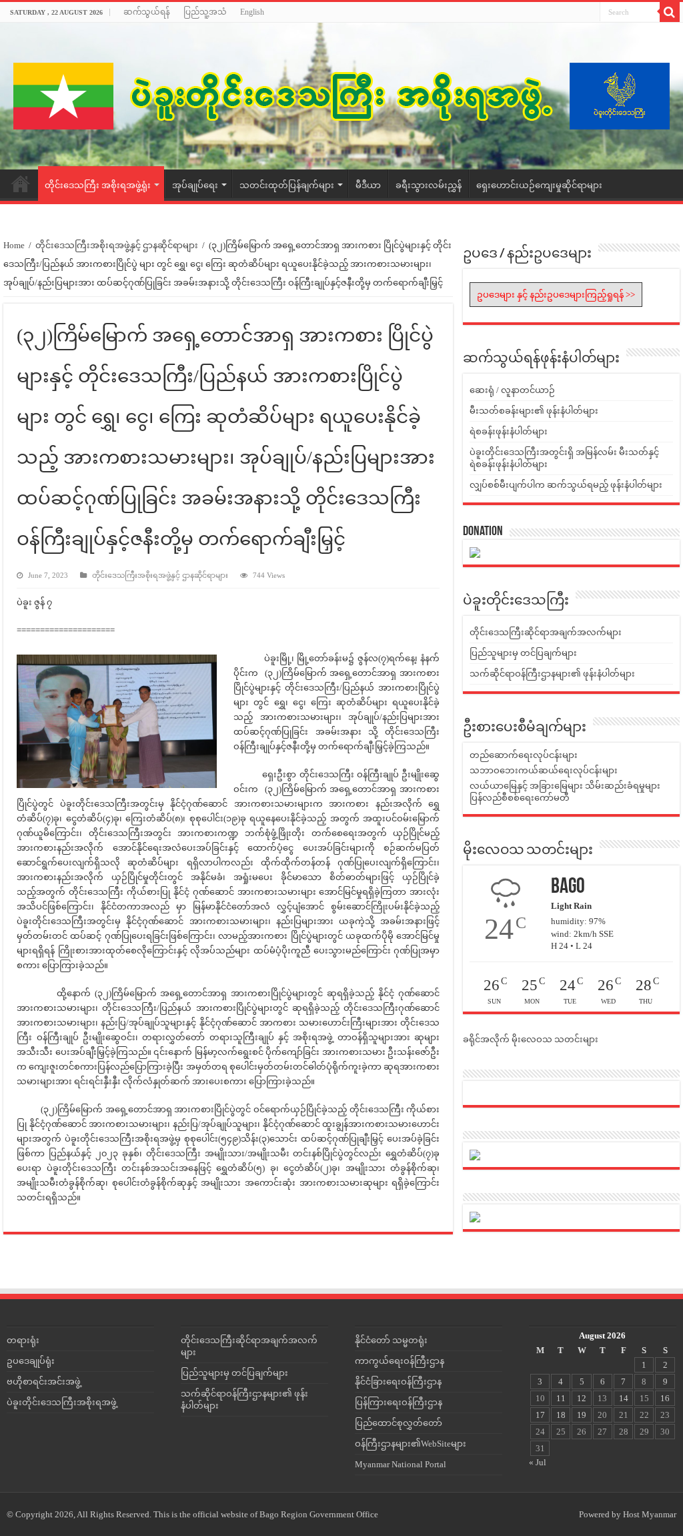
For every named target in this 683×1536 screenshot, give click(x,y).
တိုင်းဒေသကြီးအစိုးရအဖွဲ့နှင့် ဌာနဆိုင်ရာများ (116, 245)
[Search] (670, 12)
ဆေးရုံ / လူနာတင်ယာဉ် (512, 390)
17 (540, 1415)
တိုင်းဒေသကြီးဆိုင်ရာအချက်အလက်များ (546, 632)
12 (581, 1398)
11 (561, 1398)
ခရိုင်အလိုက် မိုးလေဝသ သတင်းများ (530, 1039)
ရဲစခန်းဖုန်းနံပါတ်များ (509, 431)
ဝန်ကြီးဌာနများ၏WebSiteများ (410, 1444)
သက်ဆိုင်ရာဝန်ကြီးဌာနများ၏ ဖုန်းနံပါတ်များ (552, 674)
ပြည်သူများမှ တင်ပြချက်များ (523, 653)
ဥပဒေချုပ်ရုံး (31, 1361)
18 (561, 1415)
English (252, 12)
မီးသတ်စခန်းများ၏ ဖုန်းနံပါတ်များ (534, 411)
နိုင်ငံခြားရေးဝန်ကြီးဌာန (398, 1382)
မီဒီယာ (368, 185)
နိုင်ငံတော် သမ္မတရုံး (391, 1340)
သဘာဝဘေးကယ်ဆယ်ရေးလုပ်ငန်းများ (544, 770)
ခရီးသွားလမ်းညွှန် (429, 185)
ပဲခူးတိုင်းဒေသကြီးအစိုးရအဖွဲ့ (62, 1402)
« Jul (537, 1462)
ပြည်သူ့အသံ (205, 12)
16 (665, 1398)
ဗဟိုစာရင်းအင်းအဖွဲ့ (44, 1382)
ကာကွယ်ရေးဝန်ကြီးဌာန (399, 1361)
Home (20, 183)
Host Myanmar (649, 1514)
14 (623, 1398)
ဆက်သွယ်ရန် (146, 12)
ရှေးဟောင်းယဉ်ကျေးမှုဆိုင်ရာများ (539, 185)
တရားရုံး (23, 1340)
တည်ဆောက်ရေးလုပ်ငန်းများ (524, 755)
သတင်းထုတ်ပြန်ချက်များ (286, 185)
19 (581, 1415)
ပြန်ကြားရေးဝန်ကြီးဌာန (398, 1402)
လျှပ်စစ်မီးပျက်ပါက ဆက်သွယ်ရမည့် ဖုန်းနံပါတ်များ (566, 485)
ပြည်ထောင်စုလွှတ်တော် (398, 1423)
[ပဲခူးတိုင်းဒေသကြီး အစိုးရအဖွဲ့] (341, 96)
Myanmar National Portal (400, 1464)
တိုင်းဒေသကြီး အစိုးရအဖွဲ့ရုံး (98, 185)
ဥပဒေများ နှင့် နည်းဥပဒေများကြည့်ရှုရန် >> (556, 295)
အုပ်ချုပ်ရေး (195, 185)
